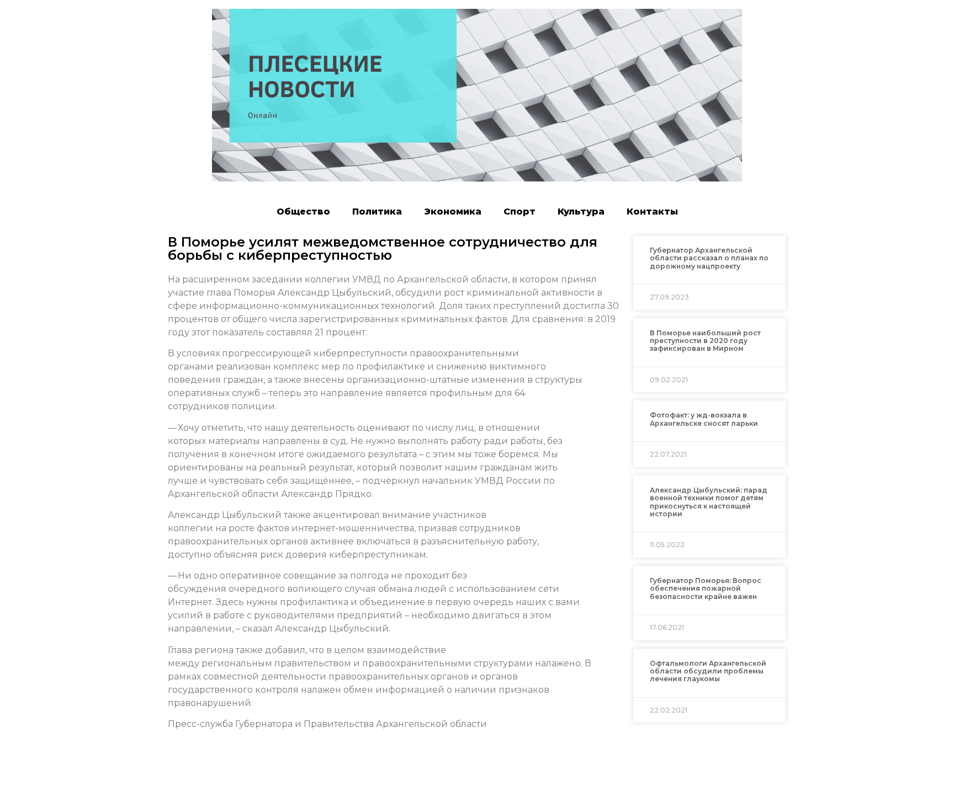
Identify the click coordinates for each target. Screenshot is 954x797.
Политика (377, 211)
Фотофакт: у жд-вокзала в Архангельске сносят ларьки (704, 419)
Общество (303, 211)
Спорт (520, 211)
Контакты (652, 211)
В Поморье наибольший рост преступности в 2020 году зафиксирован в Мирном (705, 341)
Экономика (452, 211)
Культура (581, 211)
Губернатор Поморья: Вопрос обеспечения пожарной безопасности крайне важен (705, 588)
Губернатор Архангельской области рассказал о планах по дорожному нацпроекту (709, 258)
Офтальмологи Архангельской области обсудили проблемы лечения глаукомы (708, 671)
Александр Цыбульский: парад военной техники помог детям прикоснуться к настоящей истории (708, 502)
